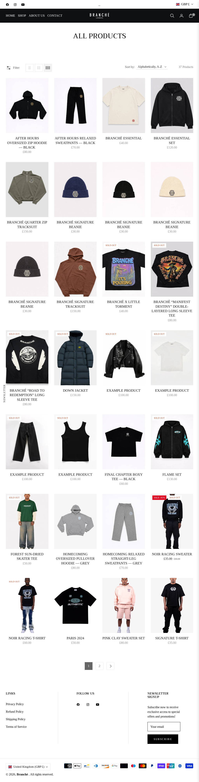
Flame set (172, 474)
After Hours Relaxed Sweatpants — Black (75, 140)
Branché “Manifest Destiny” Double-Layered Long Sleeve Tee (172, 308)
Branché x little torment (123, 304)
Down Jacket (75, 390)
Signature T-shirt (172, 638)
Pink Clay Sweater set (123, 638)
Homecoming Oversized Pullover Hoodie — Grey (75, 558)
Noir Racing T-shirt (27, 638)
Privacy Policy (15, 704)
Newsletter (4, 393)
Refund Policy (15, 711)
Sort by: (130, 67)
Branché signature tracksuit (75, 304)
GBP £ (185, 4)
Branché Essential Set (172, 140)
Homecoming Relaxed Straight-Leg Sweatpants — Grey (124, 558)
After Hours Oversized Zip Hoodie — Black (27, 142)
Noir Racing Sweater (172, 554)
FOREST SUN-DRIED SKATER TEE (27, 556)
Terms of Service (16, 726)
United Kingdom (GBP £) (28, 766)
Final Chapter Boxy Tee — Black (124, 477)
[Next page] (110, 666)
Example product (124, 390)
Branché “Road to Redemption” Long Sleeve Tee (27, 395)
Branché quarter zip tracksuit (27, 224)
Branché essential (124, 138)
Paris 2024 (75, 638)
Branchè (23, 774)
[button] (172, 15)
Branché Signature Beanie (75, 224)
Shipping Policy (15, 719)
